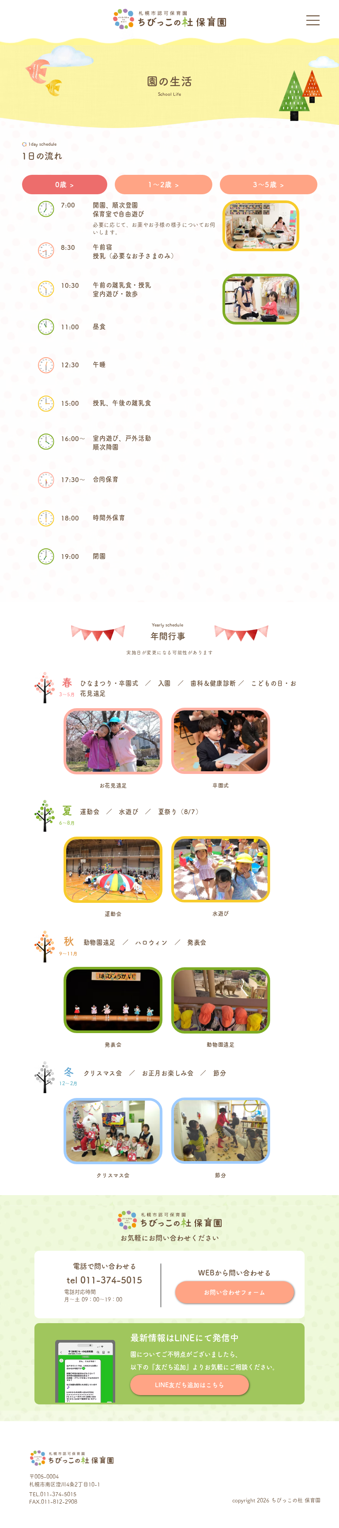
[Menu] (313, 20)
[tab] (64, 184)
